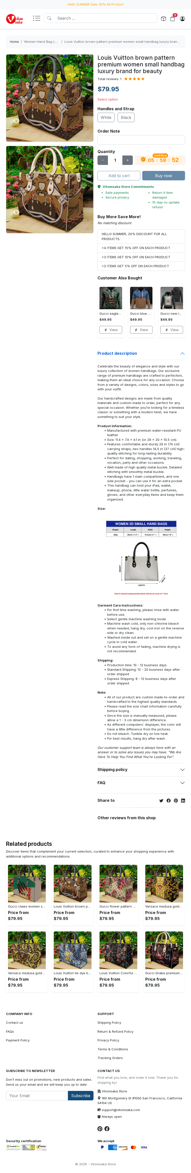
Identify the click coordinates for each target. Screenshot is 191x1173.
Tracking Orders (110, 1058)
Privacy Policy (108, 1040)
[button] (38, 18)
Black (126, 117)
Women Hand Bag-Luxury (44, 42)
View (113, 330)
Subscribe (80, 1095)
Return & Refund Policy (115, 1031)
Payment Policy (18, 1040)
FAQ (101, 782)
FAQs (10, 1031)
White (106, 117)
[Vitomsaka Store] (15, 19)
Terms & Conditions (112, 1049)
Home (14, 42)
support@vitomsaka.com (121, 1110)
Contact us (14, 1022)
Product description (117, 353)
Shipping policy (112, 769)
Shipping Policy (109, 1022)
